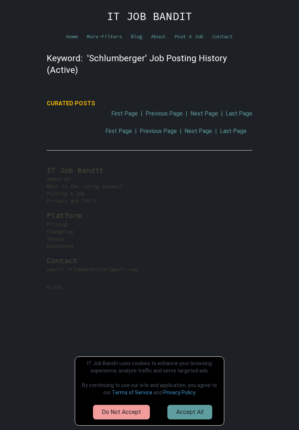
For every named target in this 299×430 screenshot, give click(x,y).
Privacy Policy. (179, 392)
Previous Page (164, 113)
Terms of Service (132, 392)
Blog (136, 36)
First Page (124, 113)
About (158, 36)
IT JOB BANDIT (149, 16)
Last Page (239, 113)
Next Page (204, 113)
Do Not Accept (121, 411)
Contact (222, 36)
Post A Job (188, 36)
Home (72, 36)
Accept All (189, 411)
